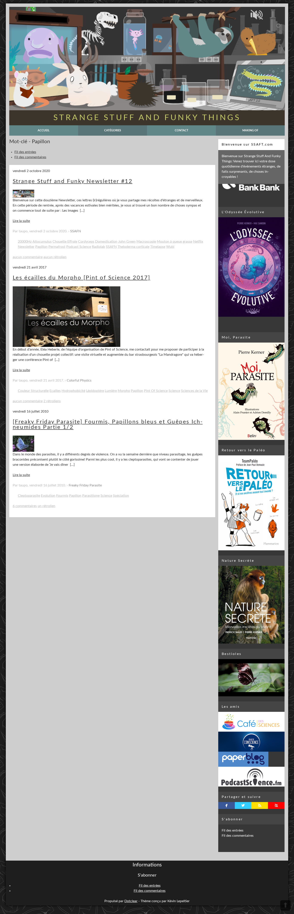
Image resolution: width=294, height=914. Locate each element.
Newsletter (26, 246)
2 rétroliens (52, 401)
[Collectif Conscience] (251, 741)
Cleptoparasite (29, 495)
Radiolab (98, 246)
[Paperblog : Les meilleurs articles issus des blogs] (251, 759)
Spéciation (121, 495)
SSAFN (75, 231)
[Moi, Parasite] (251, 391)
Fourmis (62, 495)
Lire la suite (21, 221)
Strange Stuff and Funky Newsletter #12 (72, 181)
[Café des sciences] (251, 722)
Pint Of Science (156, 391)
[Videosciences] (251, 777)
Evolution (48, 495)
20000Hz (25, 241)
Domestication (106, 241)
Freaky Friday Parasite (85, 485)
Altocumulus (42, 241)
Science (174, 391)
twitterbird (243, 805)
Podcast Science (78, 246)
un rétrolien (46, 506)
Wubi (170, 246)
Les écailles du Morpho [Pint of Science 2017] (81, 278)
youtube (276, 805)
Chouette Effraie (65, 241)
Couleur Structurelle (33, 391)
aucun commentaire (28, 257)
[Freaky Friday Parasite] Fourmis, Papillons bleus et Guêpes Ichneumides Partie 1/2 (108, 424)
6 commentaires (25, 506)
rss (260, 805)
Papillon (41, 246)
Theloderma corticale (133, 246)
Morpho (124, 391)
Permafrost (56, 246)
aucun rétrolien (55, 257)
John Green (127, 241)
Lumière (111, 391)
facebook (226, 805)
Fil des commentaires (30, 157)
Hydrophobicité (73, 391)
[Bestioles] (251, 677)
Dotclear (131, 901)
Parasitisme (91, 495)
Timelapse (157, 246)
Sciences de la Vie (194, 391)
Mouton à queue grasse (174, 241)
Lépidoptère (95, 391)
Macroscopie (146, 241)
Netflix (198, 241)
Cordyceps (86, 241)
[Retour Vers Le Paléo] (251, 502)
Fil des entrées (25, 152)
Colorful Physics (79, 380)
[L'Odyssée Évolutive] (251, 267)
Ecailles (55, 391)
